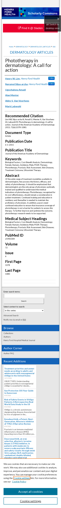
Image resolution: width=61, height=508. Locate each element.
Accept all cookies (30, 491)
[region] (30, 483)
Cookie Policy (19, 481)
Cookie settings (22, 478)
